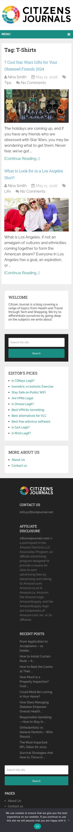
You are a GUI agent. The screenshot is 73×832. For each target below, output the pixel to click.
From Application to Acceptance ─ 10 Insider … (34, 646)
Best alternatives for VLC (29, 416)
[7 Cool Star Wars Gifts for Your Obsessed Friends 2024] (36, 106)
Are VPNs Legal (22, 398)
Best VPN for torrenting (28, 410)
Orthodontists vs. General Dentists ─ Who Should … (36, 732)
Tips (7, 82)
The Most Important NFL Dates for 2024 (34, 745)
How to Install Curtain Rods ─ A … (35, 659)
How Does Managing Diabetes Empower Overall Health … (34, 707)
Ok (37, 826)
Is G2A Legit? (21, 427)
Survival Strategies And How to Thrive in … (36, 755)
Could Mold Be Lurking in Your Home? (36, 694)
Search (36, 353)
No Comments (33, 82)
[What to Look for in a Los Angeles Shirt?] (36, 214)
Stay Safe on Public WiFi (29, 392)
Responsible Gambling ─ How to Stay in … (35, 719)
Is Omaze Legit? (23, 404)
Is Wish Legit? (21, 433)
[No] (68, 820)
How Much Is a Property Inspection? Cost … (34, 681)
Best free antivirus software (31, 421)
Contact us (19, 465)
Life (7, 191)
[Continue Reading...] (21, 158)
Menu (5, 34)
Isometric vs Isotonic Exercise (32, 386)
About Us (18, 460)
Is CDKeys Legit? (23, 380)
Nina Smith (17, 77)
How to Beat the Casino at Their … (36, 669)
